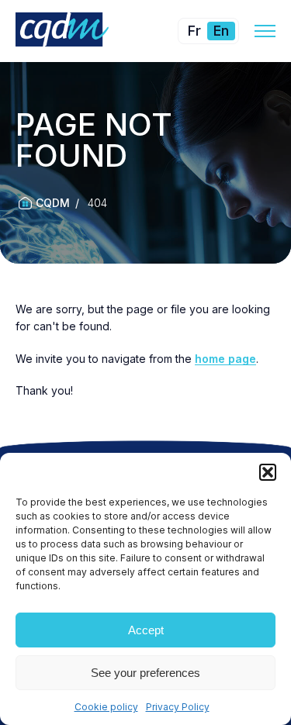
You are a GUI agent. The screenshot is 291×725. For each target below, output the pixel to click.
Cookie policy (106, 707)
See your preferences (145, 672)
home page (225, 358)
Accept (146, 630)
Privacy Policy (178, 707)
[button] (267, 472)
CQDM (53, 202)
